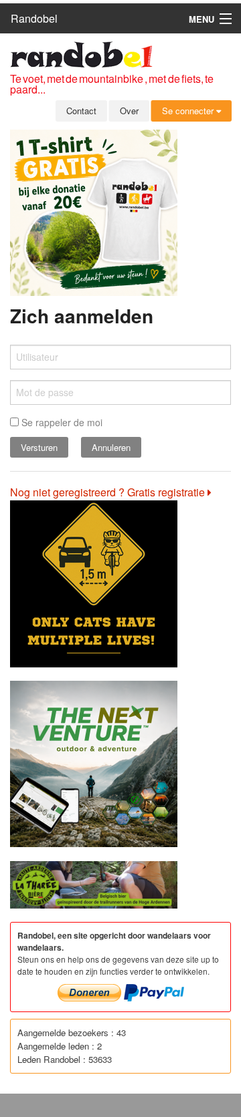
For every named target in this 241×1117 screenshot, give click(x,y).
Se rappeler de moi (60, 422)
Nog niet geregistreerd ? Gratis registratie (109, 492)
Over (129, 110)
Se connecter (189, 110)
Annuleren (111, 447)
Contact (81, 110)
